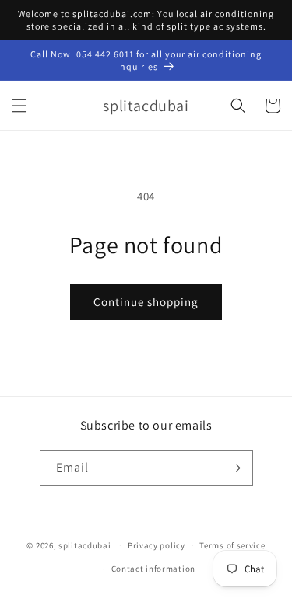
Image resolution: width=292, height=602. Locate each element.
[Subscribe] (235, 468)
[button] (19, 106)
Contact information (153, 568)
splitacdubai (84, 544)
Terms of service (232, 545)
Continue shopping (146, 301)
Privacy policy (156, 545)
